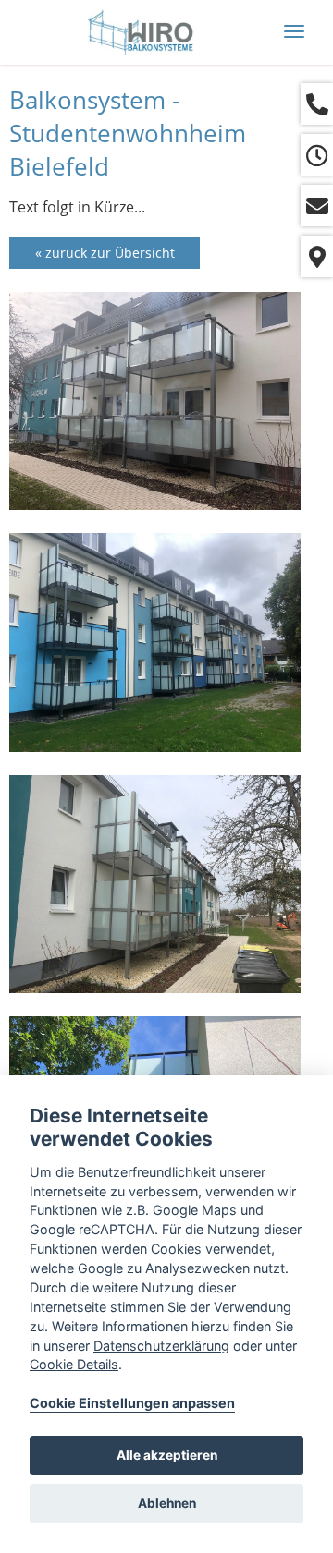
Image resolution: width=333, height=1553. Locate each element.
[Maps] (317, 256)
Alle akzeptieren (167, 1455)
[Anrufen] (317, 104)
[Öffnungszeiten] (317, 155)
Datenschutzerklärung (161, 1345)
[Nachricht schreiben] (317, 205)
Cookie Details (74, 1364)
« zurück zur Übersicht (105, 252)
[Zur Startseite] (138, 32)
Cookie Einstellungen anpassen (132, 1403)
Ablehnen (167, 1503)
